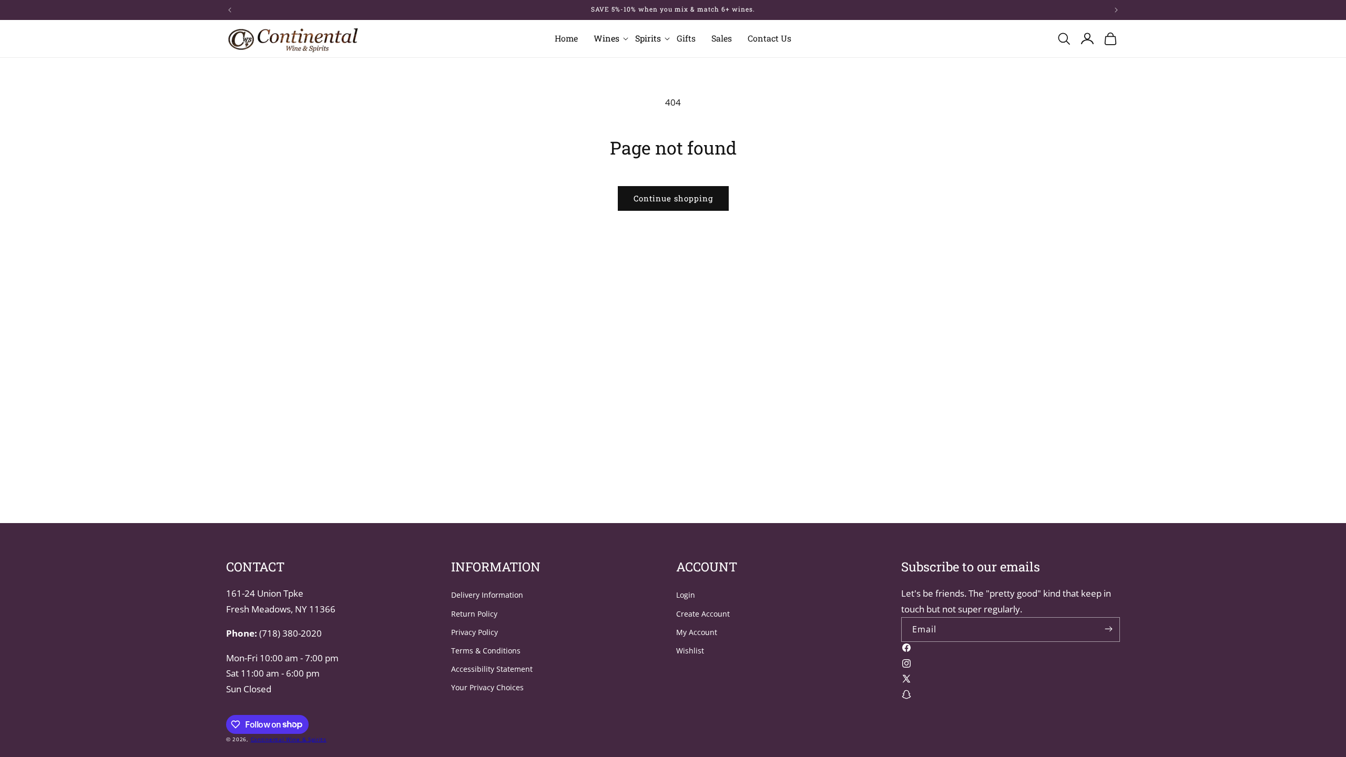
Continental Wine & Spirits (289, 739)
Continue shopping (673, 198)
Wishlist (690, 651)
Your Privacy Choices (487, 687)
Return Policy (474, 614)
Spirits (648, 38)
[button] (606, 38)
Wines (606, 38)
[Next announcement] (1116, 10)
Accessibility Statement (492, 669)
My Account (696, 632)
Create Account (703, 614)
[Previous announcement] (229, 10)
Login (685, 595)
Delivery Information (487, 595)
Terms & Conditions (486, 651)
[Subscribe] (1108, 628)
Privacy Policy (474, 632)
